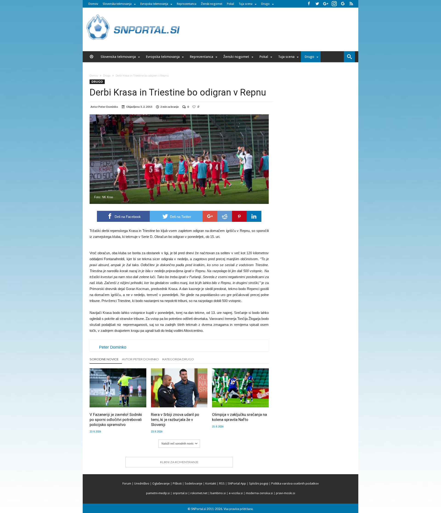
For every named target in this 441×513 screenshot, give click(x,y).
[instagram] (334, 4)
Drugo (265, 4)
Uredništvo (141, 483)
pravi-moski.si (285, 493)
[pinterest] (239, 216)
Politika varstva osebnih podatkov (295, 483)
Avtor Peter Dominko (140, 359)
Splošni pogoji (258, 483)
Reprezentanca (186, 4)
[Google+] (325, 4)
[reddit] (224, 216)
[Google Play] (342, 4)
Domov (93, 4)
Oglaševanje (161, 483)
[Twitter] (317, 4)
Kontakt (210, 483)
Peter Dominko (108, 106)
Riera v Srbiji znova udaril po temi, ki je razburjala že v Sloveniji (175, 419)
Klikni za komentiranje (179, 462)
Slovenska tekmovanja (117, 4)
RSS (222, 483)
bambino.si (218, 493)
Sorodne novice (104, 359)
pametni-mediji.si (158, 493)
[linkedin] (254, 216)
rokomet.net (198, 493)
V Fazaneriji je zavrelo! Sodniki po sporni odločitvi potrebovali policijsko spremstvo (116, 419)
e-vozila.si (236, 493)
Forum (126, 483)
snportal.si (180, 493)
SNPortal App (237, 483)
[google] (210, 216)
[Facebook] (308, 4)
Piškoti (177, 483)
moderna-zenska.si (259, 493)
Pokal (230, 4)
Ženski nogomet (211, 4)
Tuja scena (245, 4)
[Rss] (351, 4)
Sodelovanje (193, 483)
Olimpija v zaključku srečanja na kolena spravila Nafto (239, 417)
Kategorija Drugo (178, 359)
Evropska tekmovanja (154, 4)
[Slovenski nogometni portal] (133, 14)
